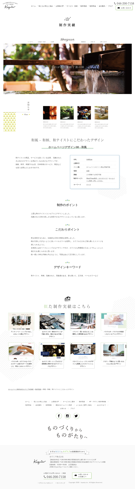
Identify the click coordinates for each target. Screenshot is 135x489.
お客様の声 (60, 6)
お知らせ (63, 408)
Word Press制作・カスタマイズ (96, 178)
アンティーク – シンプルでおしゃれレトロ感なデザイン (21, 332)
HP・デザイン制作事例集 (97, 401)
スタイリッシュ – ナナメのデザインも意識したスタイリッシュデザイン (83, 363)
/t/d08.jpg (89, 159)
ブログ (110, 6)
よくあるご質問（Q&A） (84, 405)
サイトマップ (61, 483)
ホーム (33, 6)
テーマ (88, 184)
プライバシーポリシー (46, 483)
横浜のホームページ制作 (64, 405)
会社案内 (102, 6)
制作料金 (93, 6)
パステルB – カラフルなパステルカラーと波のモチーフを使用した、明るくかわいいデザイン (21, 363)
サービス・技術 (72, 6)
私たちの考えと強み (46, 6)
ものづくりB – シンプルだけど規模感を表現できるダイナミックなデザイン (52, 363)
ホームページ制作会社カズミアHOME (21, 389)
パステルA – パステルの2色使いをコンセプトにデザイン (114, 332)
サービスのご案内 (69, 401)
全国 (87, 171)
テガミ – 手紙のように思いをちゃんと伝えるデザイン (113, 362)
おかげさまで (101, 405)
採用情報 (49, 405)
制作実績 (83, 6)
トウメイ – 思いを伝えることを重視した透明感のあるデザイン (83, 332)
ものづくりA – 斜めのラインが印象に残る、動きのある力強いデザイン (52, 333)
